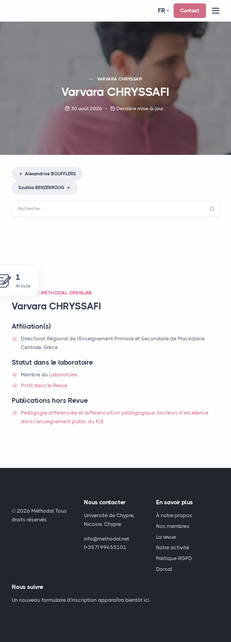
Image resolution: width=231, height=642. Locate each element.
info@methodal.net (106, 539)
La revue (166, 537)
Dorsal (164, 569)
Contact (189, 11)
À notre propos (174, 515)
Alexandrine (50, 173)
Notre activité (172, 547)
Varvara (120, 79)
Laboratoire (63, 375)
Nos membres (172, 526)
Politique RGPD (174, 558)
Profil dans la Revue (44, 385)
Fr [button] (161, 10)
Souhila (41, 187)
